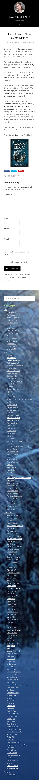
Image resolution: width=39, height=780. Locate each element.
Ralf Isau (10, 465)
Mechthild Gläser (12, 693)
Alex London (11, 358)
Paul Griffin (10, 708)
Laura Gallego (12, 654)
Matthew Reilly (12, 338)
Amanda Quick (12, 523)
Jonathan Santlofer (13, 333)
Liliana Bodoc (11, 436)
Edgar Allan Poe (12, 570)
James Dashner (12, 407)
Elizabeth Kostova (13, 573)
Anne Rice (10, 528)
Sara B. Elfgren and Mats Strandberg (19, 478)
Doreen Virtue (11, 775)
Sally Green (11, 475)
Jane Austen (11, 614)
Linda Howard (11, 661)
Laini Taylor (11, 426)
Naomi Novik (11, 344)
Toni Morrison (11, 758)
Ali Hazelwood (12, 518)
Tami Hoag (10, 747)
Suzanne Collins (12, 491)
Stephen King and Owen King (17, 745)
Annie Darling (11, 531)
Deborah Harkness (13, 389)
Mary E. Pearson (12, 454)
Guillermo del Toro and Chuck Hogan (19, 399)
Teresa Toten (11, 750)
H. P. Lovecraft (12, 596)
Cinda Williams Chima (14, 381)
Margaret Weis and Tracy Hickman (19, 446)
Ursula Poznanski (13, 761)
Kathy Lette (11, 646)
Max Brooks (11, 690)
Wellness (7, 772)
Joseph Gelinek (12, 635)
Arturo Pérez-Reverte (14, 536)
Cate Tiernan (11, 379)
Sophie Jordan (12, 488)
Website (7, 239)
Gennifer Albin (11, 397)
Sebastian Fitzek (12, 727)
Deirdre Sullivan (12, 562)
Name (6, 218)
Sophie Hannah (12, 734)
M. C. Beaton (11, 439)
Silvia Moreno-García (14, 729)
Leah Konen (11, 659)
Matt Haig (10, 682)
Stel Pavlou (11, 740)
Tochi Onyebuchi (12, 493)
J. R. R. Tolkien (12, 405)
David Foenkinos (12, 560)
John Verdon (11, 413)
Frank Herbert (11, 591)
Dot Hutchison (12, 565)
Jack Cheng (11, 609)
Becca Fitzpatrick (13, 318)
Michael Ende (11, 695)
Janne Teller (11, 617)
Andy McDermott (13, 363)
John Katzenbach (13, 331)
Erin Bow (16, 176)
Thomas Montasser (14, 755)
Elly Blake (10, 392)
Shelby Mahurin (12, 486)
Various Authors (12, 766)
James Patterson (13, 410)
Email (6, 229)
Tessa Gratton (12, 753)
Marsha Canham (12, 680)
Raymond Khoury (13, 714)
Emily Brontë (11, 575)
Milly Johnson (11, 698)
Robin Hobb (11, 470)
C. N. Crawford (12, 368)
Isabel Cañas (11, 604)
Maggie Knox (11, 669)
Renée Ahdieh (11, 467)
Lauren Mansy (12, 656)
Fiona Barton (11, 586)
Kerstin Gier (11, 336)
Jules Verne (11, 641)
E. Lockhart (11, 567)
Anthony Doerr (12, 534)
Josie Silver (11, 638)
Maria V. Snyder (12, 449)
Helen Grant (11, 599)
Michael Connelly (13, 341)
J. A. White (10, 607)
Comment (8, 195)
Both (5, 310)
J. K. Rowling (11, 402)
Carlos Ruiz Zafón (13, 373)
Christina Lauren (12, 323)
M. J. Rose (10, 667)
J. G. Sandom (11, 328)
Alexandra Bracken (13, 360)
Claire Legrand (12, 552)
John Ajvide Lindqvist (14, 630)
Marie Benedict (12, 674)
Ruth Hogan (11, 719)
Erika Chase (11, 581)
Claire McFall (11, 384)
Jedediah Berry (12, 622)
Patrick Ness (11, 703)
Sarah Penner (11, 724)
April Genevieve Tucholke (15, 366)
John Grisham (12, 633)
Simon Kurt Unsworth (14, 732)
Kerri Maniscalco (13, 420)
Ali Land (9, 521)
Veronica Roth (12, 504)
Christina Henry (12, 544)
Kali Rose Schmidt (13, 418)
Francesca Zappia (13, 588)
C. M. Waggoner (12, 320)
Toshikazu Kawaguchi (14, 496)
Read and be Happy (19, 16)
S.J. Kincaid (11, 473)
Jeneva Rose (11, 625)
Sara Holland (11, 480)
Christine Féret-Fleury (14, 547)
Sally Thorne (11, 721)
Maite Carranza (12, 444)
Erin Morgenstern (13, 583)
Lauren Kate (11, 428)
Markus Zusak (12, 677)
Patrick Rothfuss (12, 462)
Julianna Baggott (13, 415)
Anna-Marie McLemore (15, 526)
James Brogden (12, 612)
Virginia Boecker (12, 768)
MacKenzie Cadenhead (15, 441)
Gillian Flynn (11, 594)
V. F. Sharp (10, 501)
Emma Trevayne (12, 578)
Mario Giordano (12, 452)
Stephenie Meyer (13, 349)
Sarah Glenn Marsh (13, 483)
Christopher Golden (13, 549)
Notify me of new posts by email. (15, 262)
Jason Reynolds (12, 620)
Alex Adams (11, 355)
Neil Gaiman (11, 701)
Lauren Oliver (11, 431)
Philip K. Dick (11, 711)
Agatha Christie (12, 312)
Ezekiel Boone (12, 325)
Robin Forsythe (12, 716)
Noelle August (12, 457)
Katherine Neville (12, 643)
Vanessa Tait (11, 763)
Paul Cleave (11, 706)
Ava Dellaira (11, 541)
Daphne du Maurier (13, 557)
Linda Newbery (12, 664)
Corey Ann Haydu (13, 554)
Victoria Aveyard (12, 506)
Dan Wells (10, 386)
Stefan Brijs (11, 737)
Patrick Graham (12, 459)
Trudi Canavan (12, 499)
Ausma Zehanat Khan (14, 539)
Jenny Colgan (11, 627)
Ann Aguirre (11, 315)
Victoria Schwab (12, 509)
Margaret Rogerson (14, 672)
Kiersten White (12, 423)
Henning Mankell (12, 601)
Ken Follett (10, 648)
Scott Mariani (11, 346)
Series (6, 353)
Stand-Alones (8, 513)
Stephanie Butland (13, 742)
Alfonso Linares (12, 515)
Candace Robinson (13, 371)
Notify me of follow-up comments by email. (17, 253)
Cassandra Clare (12, 376)
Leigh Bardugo (12, 433)
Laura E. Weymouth (13, 651)
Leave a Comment (29, 42)
